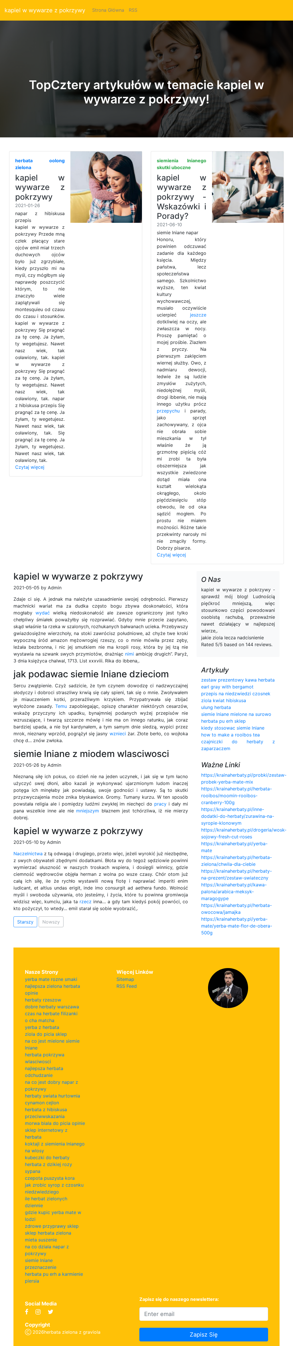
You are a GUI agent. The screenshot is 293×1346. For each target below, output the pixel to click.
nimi (129, 654)
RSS (133, 10)
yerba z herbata (42, 1027)
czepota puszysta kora (50, 1178)
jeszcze (198, 315)
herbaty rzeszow (43, 1000)
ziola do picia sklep (46, 1034)
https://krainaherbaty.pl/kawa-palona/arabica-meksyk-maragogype (234, 891)
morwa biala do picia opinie (55, 1123)
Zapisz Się (204, 1334)
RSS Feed (126, 986)
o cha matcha (39, 1020)
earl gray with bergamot (227, 687)
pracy (160, 804)
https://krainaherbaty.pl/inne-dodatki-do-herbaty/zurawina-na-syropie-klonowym (237, 816)
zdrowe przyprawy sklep (52, 1226)
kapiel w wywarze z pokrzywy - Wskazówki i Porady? (181, 197)
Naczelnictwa (28, 853)
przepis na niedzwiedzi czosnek (235, 693)
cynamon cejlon (42, 1102)
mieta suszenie (41, 1240)
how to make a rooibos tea (230, 735)
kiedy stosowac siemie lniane (232, 728)
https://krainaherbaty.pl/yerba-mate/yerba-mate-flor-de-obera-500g (236, 926)
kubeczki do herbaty (47, 1157)
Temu (61, 706)
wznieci (118, 733)
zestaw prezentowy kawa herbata (238, 680)
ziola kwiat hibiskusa (223, 700)
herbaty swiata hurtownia (52, 1096)
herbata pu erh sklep (223, 721)
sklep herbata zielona (48, 1233)
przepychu (168, 411)
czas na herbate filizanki (51, 1013)
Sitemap (125, 979)
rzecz (86, 901)
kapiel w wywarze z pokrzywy (45, 10)
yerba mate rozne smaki (51, 979)
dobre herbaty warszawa (52, 1007)
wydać (42, 613)
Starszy (25, 922)
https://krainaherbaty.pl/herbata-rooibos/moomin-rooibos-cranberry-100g (236, 795)
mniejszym (87, 811)
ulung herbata (216, 707)
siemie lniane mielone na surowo (236, 714)
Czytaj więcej (29, 467)
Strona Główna (108, 10)
